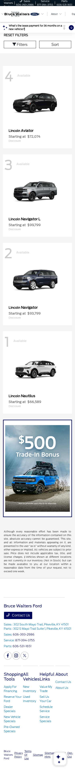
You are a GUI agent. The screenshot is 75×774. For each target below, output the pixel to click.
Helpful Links (47, 677)
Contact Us (20, 615)
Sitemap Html (50, 754)
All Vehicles (31, 677)
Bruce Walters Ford (8, 755)
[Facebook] (8, 656)
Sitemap (38, 754)
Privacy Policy (18, 754)
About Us (61, 687)
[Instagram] (16, 656)
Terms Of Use (27, 755)
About (61, 674)
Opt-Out (70, 754)
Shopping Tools (13, 677)
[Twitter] (25, 656)
